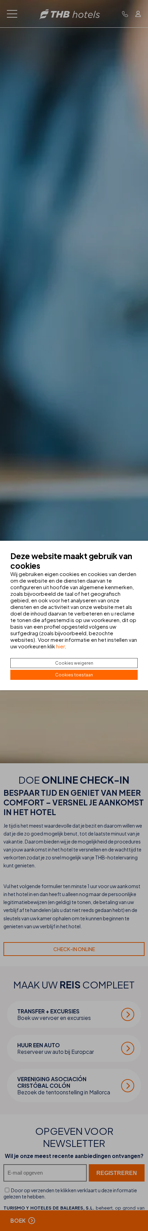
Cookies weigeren (74, 663)
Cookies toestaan (74, 674)
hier (60, 646)
